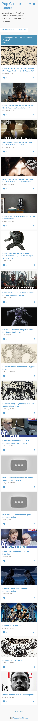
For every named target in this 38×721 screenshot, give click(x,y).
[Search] (30, 4)
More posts (19, 711)
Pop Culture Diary (8, 30)
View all (5, 42)
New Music (22, 30)
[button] (34, 77)
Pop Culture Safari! (11, 6)
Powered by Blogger (20, 718)
